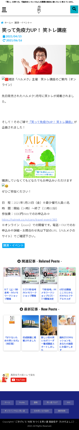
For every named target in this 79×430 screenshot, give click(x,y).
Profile (22, 402)
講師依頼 (61, 411)
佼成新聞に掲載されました (29, 339)
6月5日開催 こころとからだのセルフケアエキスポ (66, 294)
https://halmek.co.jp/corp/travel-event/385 (29, 219)
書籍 (35, 402)
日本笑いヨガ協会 (41, 411)
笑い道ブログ (52, 402)
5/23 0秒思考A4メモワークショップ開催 (30, 292)
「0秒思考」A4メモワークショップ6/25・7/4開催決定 (48, 294)
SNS (68, 402)
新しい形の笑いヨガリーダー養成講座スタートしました (47, 343)
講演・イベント (13, 245)
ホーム (7, 402)
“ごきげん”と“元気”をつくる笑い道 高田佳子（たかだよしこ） (45, 422)
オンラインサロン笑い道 (15, 411)
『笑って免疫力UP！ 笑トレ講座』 (51, 122)
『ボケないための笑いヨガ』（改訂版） (11, 340)
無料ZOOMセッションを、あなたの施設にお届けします (66, 343)
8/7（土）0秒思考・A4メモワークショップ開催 (11, 294)
